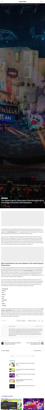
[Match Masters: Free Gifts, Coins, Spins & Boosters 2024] (12, 375)
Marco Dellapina (12, 326)
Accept (13, 407)
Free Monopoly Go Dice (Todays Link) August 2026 (25, 369)
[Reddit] (42, 320)
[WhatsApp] (39, 320)
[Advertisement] (22, 218)
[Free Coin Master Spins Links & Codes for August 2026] (12, 365)
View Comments (37, 350)
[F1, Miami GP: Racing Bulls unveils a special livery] (12, 386)
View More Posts (38, 326)
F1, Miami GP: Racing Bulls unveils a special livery (25, 385)
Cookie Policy (4, 405)
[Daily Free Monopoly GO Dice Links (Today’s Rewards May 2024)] (12, 381)
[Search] (43, 1)
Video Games (4, 198)
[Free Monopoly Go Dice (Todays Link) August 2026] (12, 370)
